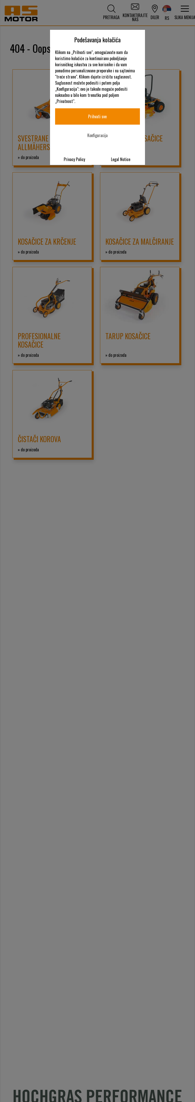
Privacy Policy (74, 159)
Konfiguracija (97, 135)
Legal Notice (120, 159)
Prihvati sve (97, 116)
